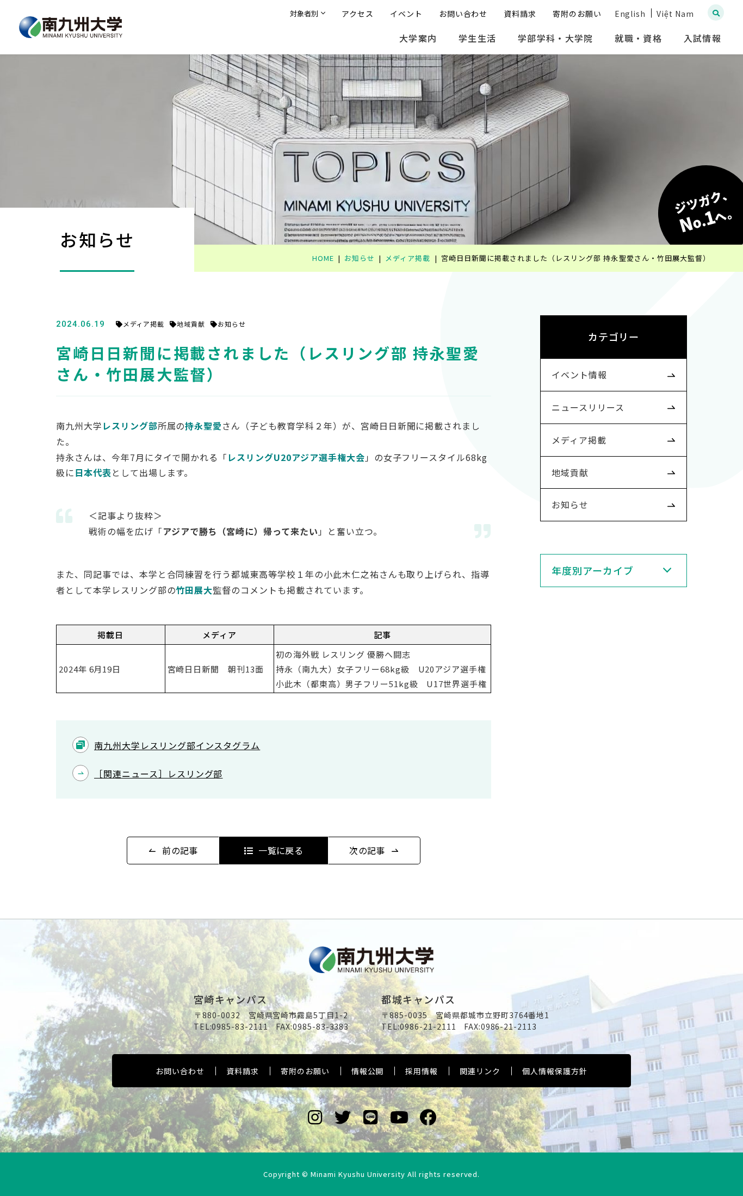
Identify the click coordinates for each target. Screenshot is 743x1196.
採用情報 (421, 1071)
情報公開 (367, 1071)
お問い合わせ (180, 1071)
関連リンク (480, 1071)
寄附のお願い (305, 1071)
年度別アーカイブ (593, 570)
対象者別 (304, 13)
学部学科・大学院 (555, 38)
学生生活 (477, 38)
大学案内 (418, 38)
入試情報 (702, 38)
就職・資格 (638, 38)
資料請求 (242, 1071)
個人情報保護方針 (554, 1071)
